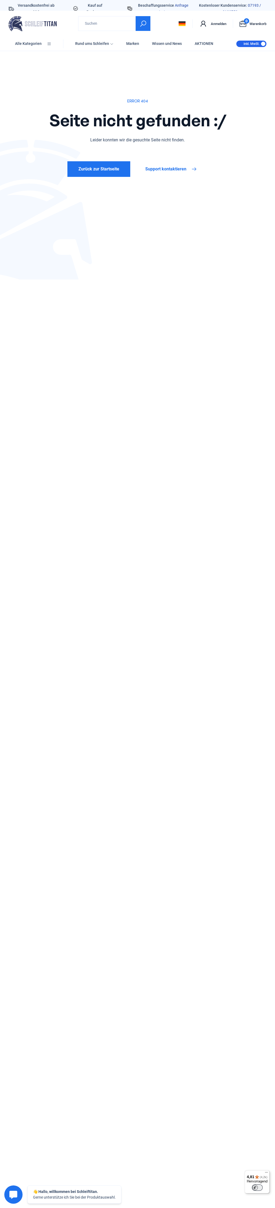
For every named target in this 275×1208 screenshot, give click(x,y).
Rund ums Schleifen (92, 43)
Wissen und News (167, 43)
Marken (132, 43)
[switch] (257, 1187)
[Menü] (266, 1173)
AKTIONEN (204, 43)
